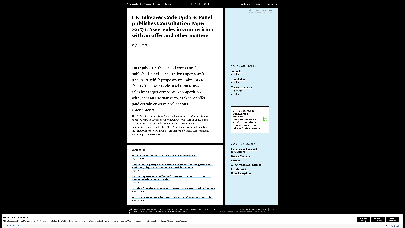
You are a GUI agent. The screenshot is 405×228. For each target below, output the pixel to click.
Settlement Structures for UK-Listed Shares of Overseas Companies (172, 197)
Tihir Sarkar (238, 79)
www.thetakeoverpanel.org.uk (168, 131)
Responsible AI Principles (156, 211)
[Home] (202, 4)
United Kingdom (241, 173)
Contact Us (151, 209)
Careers (167, 4)
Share (270, 12)
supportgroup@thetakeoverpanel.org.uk (173, 120)
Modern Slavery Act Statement (203, 209)
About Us (259, 4)
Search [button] (277, 4)
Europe (235, 160)
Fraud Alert (139, 211)
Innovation (157, 4)
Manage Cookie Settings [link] (177, 211)
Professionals (132, 4)
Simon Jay (236, 71)
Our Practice (145, 4)
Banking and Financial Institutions (244, 150)
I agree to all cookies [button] (378, 220)
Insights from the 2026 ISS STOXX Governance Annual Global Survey (173, 188)
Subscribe (250, 12)
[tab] (250, 66)
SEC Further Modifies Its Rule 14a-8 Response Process (164, 156)
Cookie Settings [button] (363, 220)
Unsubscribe (257, 12)
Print (264, 12)
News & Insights (245, 4)
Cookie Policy (8, 226)
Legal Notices (171, 209)
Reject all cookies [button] (392, 220)
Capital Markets (240, 156)
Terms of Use (184, 209)
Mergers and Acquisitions (246, 165)
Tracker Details (17, 226)
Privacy (161, 209)
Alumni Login (139, 209)
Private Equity (239, 169)
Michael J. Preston (241, 87)
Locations (270, 4)
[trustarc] (397, 226)
